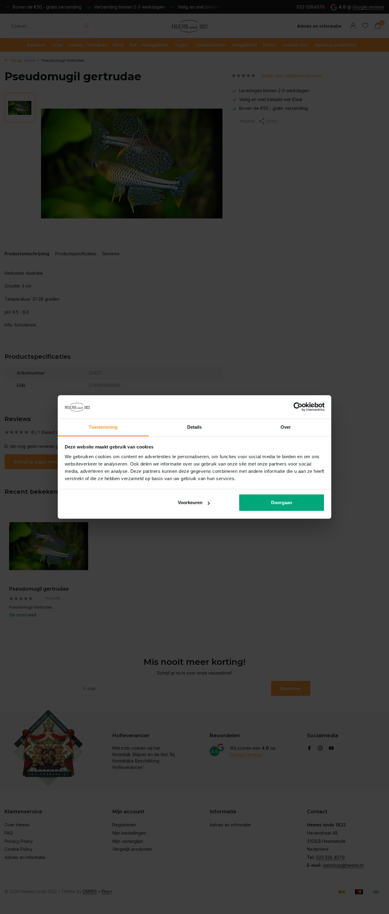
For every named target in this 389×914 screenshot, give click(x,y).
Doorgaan (281, 502)
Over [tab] (286, 427)
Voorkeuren (190, 502)
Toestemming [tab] (103, 427)
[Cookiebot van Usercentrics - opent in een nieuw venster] (298, 407)
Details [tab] (194, 427)
